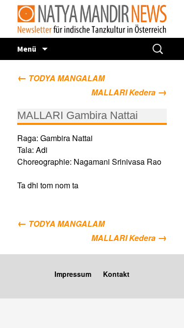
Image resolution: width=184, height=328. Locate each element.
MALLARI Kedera (129, 91)
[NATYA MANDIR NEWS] (92, 19)
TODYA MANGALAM (61, 78)
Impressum (72, 274)
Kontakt (116, 274)
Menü (27, 49)
